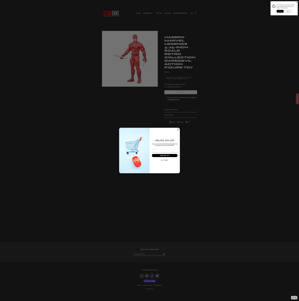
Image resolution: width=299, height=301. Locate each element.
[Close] (296, 2)
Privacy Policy (284, 8)
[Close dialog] (178, 129)
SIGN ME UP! (164, 155)
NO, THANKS (164, 160)
